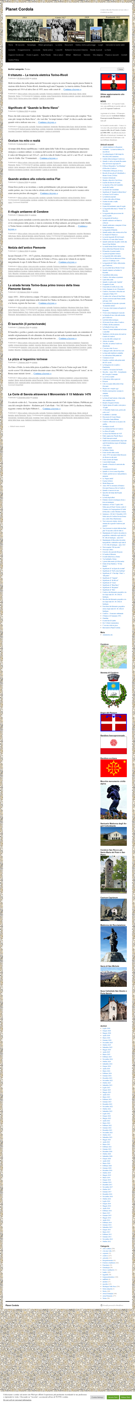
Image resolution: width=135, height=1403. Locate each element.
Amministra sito (108, 635)
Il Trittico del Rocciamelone (111, 324)
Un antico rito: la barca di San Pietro (114, 296)
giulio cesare (57, 165)
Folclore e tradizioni (53, 93)
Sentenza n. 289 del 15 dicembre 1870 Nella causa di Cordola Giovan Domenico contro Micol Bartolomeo (114, 516)
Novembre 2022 (108, 1106)
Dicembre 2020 (107, 1151)
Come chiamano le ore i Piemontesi (113, 289)
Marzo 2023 (106, 1097)
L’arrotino (106, 395)
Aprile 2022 (106, 1121)
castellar (43, 165)
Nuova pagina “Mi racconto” (111, 547)
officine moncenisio (36, 238)
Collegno (36, 96)
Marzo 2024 (106, 1071)
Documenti (69, 45)
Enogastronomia (24, 50)
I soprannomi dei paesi (110, 469)
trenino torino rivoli (25, 98)
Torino (18, 96)
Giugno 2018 (107, 1180)
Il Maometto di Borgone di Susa (113, 171)
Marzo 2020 (106, 1163)
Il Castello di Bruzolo (109, 554)
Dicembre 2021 (107, 1130)
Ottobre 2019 (107, 1173)
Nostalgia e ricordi (108, 426)
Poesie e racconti (112, 55)
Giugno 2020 (107, 1158)
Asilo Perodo (46, 55)
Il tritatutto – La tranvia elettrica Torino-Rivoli (38, 75)
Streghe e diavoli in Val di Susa (112, 180)
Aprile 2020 (106, 1161)
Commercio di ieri (108, 358)
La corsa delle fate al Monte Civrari (113, 268)
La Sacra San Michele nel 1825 (112, 433)
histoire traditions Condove (17, 271)
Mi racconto (20, 45)
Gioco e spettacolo (108, 1270)
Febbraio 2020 (107, 1166)
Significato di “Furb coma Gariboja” (114, 571)
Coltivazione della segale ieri (111, 379)
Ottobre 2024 (107, 1061)
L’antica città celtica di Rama (111, 199)
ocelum (10, 167)
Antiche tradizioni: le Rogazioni (112, 147)
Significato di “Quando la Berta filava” (33, 108)
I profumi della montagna (110, 320)
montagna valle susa (61, 129)
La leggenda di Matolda (110, 230)
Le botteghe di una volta (110, 327)
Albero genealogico (45, 45)
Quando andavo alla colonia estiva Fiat (34, 179)
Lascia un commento (46, 98)
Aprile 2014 (106, 1220)
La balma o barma (108, 450)
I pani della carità (108, 279)
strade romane (70, 167)
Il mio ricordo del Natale (110, 459)
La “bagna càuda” (108, 478)
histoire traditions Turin (36, 271)
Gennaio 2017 (107, 1192)
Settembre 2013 (107, 1227)
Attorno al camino (108, 341)
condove (42, 162)
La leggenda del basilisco (110, 218)
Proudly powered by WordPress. (113, 1305)
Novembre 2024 (108, 1059)
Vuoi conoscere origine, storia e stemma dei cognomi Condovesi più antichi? (114, 523)
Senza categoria (107, 1289)
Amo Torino (66, 380)
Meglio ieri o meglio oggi (110, 388)
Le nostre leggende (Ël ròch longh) (113, 237)
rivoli (42, 417)
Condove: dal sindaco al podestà (113, 277)
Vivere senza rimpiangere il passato (114, 313)
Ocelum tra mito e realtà (24, 140)
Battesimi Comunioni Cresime (76, 50)
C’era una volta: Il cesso (110, 348)
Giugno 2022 (107, 1116)
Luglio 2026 (106, 1028)
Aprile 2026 (106, 1035)
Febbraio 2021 (107, 1147)
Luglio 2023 (106, 1087)
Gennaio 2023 (107, 1102)
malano (65, 165)
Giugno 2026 (107, 1031)
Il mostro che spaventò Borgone (112, 552)
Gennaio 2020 (107, 1168)
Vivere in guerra (32, 55)
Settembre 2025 (107, 1047)
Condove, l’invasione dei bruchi (112, 369)
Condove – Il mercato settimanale (113, 613)
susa (22, 420)
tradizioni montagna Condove (33, 131)
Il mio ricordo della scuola (111, 452)
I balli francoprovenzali (110, 438)
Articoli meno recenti (16, 426)
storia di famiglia (80, 126)
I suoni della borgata (109, 462)
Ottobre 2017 (107, 1189)
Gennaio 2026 (107, 1040)
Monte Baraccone (108, 483)
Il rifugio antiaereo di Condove (28, 211)
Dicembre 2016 (107, 1194)
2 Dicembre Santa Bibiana (111, 419)
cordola (34, 78)
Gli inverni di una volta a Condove (113, 322)
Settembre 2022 (107, 1111)
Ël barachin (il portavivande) (27, 324)
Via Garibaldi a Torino (110, 559)
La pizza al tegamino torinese (27, 359)
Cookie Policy (13, 60)
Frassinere (72, 233)
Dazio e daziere (107, 448)
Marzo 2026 (106, 1038)
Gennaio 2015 (107, 1215)
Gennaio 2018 (107, 1182)
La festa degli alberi (109, 497)
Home (10, 45)
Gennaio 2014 (107, 1225)
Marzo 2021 (106, 1144)
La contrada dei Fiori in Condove (113, 429)
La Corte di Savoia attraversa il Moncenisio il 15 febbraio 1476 (49, 394)
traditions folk (74, 129)
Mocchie (16, 273)
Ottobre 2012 (107, 1241)
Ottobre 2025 (107, 1045)
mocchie (80, 233)
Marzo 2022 (106, 1123)
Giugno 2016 (107, 1203)
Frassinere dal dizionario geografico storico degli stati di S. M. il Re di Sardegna (114, 608)
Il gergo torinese (108, 481)
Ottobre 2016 (107, 1199)
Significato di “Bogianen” (111, 587)
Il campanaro (107, 204)
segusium (22, 167)
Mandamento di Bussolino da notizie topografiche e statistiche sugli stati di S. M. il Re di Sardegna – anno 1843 (114, 542)
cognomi (105, 1253)
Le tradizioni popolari (109, 197)
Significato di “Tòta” (109, 590)
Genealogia (31, 45)
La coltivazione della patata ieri (112, 355)
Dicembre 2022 (107, 1104)
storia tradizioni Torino (66, 273)
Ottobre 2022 (107, 1109)
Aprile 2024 (106, 1068)
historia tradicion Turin (53, 271)
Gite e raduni (58, 55)
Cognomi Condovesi (16, 55)
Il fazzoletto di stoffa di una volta (113, 287)
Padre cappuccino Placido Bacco (113, 436)
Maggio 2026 (107, 1033)
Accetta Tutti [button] (113, 1397)
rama (16, 167)
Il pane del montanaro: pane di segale (114, 206)
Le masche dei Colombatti (111, 189)
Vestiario (87, 55)
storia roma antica (44, 167)
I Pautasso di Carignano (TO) (112, 616)
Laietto (79, 266)
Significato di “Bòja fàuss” (111, 585)
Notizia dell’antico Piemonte (27, 247)
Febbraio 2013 (107, 1234)
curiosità (42, 93)
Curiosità (11, 50)
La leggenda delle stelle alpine (112, 256)
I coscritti (58, 50)
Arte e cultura (22, 93)
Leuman (78, 96)
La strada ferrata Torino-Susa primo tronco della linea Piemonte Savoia (44, 287)
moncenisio (12, 417)
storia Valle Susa (58, 167)
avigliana (47, 415)
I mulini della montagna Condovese (114, 159)
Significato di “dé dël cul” (111, 580)
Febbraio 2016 (107, 1211)
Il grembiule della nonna (110, 275)
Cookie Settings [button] (97, 1397)
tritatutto (35, 98)
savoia (47, 417)
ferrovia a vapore (68, 96)
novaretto (88, 165)
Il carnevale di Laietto (109, 620)
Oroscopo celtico (108, 549)
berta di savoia (25, 129)
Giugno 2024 (107, 1066)
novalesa (36, 417)
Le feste (108, 50)
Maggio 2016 (107, 1206)
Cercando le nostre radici (115, 45)
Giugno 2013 (107, 1229)
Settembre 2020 (107, 1156)
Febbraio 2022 (107, 1125)
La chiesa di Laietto (109, 431)
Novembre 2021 (108, 1132)
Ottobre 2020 (107, 1154)
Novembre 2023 (108, 1080)
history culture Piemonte (70, 271)
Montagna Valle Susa (68, 93)
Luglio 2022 (106, 1113)
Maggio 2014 (107, 1218)
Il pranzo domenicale (109, 178)
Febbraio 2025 (107, 1057)
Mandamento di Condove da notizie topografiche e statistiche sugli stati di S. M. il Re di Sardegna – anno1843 (115, 535)
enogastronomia (76, 380)
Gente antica (48, 50)
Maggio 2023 (107, 1092)
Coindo (41, 347)
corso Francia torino (54, 96)
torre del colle (81, 167)
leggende (54, 126)
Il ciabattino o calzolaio (110, 414)
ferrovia (53, 310)
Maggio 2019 (107, 1175)
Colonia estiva (25, 200)
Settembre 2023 (107, 1085)
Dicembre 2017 (107, 1184)
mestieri (31, 345)
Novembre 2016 (108, 1196)
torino (15, 98)
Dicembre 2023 (107, 1078)
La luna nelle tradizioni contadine (113, 353)
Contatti (124, 55)
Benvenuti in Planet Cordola (111, 628)
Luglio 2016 (106, 1201)
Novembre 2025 (108, 1042)
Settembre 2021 (107, 1137)
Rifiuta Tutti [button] (125, 1397)
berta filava (35, 129)
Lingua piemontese (21, 345)
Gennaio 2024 (107, 1076)
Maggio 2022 (107, 1118)
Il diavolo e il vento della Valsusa (113, 239)
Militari (68, 55)
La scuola (36, 50)
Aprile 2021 (106, 1142)
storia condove (40, 273)
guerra (10, 238)
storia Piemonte (32, 167)
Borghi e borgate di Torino (111, 403)
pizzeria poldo (48, 382)
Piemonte (82, 312)
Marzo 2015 (106, 1213)
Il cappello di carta (108, 284)
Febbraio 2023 (107, 1099)
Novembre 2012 (108, 1239)
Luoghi (100, 45)
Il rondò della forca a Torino (111, 556)
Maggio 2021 (107, 1139)
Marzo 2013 (106, 1232)
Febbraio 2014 (107, 1222)
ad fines (36, 165)
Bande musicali (96, 50)
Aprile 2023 (106, 1094)
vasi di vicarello (35, 169)
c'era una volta (33, 93)
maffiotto (105, 1279)
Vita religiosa (98, 55)
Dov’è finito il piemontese (111, 623)
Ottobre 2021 (107, 1135)
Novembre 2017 (108, 1187)
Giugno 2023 (107, 1090)
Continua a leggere (72, 89)
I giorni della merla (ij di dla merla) (113, 561)
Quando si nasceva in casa (111, 490)
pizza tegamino (36, 382)
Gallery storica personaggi (85, 45)
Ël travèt (105, 381)
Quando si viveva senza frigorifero (113, 471)
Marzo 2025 (106, 1054)
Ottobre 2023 (107, 1083)
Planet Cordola (19, 9)
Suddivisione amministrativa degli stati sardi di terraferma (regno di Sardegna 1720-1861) (115, 442)
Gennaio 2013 (107, 1237)
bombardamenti (69, 236)
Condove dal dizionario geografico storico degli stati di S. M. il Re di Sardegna (115, 594)
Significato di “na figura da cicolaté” (114, 568)
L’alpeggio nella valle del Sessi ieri (113, 351)
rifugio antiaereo (50, 238)
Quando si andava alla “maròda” (113, 282)
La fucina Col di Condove (111, 194)
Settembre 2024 (107, 1064)
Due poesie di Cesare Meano (111, 417)
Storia (79, 93)
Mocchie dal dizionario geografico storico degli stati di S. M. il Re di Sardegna (115, 601)
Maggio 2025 (107, 1050)
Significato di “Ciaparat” (110, 578)
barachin (24, 347)
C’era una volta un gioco (110, 625)
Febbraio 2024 (107, 1073)
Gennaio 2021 (107, 1149)
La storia (59, 45)
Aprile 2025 (106, 1052)
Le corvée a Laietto (108, 377)
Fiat (45, 200)
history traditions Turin (55, 312)
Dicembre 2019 (107, 1170)
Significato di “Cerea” (109, 583)
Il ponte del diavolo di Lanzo (111, 182)
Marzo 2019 (106, 1177)
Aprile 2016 (106, 1208)
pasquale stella (24, 382)
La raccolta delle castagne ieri (112, 339)
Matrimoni (77, 55)
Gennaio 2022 (107, 1128)
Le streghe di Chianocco (110, 234)
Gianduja (105, 618)
